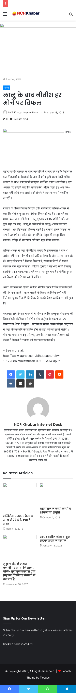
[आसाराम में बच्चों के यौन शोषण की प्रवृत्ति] (56, 494)
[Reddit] (59, 374)
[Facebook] (11, 374)
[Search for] (71, 15)
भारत (18, 79)
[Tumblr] (40, 374)
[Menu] (5, 15)
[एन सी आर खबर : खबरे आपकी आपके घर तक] (26, 14)
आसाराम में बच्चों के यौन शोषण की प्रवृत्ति (55, 511)
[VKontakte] (11, 383)
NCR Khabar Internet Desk (23, 112)
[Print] (30, 383)
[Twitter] (20, 374)
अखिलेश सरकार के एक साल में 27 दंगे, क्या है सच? (18, 520)
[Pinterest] (50, 374)
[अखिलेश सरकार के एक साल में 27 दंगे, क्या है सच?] (19, 497)
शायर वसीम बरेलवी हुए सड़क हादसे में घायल (55, 539)
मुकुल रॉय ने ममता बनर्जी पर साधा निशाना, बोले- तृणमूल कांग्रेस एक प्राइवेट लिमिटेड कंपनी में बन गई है (19, 571)
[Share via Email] (20, 383)
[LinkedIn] (30, 374)
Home (9, 79)
